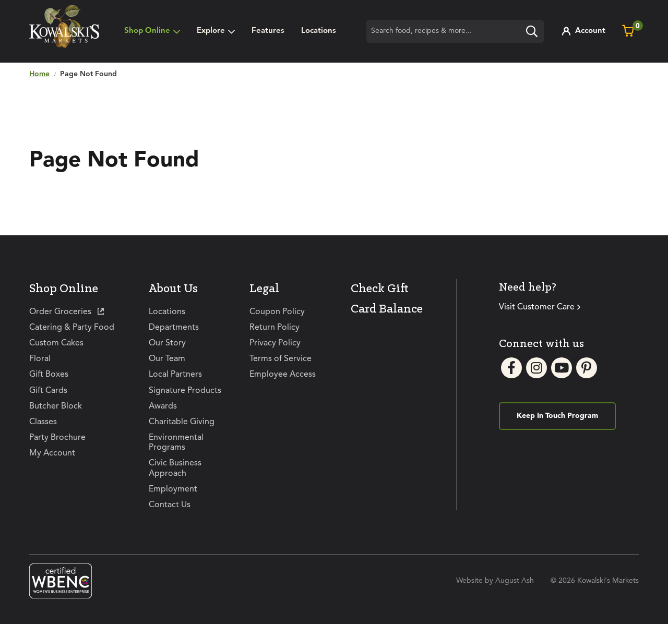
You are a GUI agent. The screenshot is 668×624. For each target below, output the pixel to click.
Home (39, 74)
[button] (215, 31)
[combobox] (455, 31)
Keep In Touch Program (557, 415)
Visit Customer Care (537, 307)
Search (534, 33)
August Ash (514, 580)
